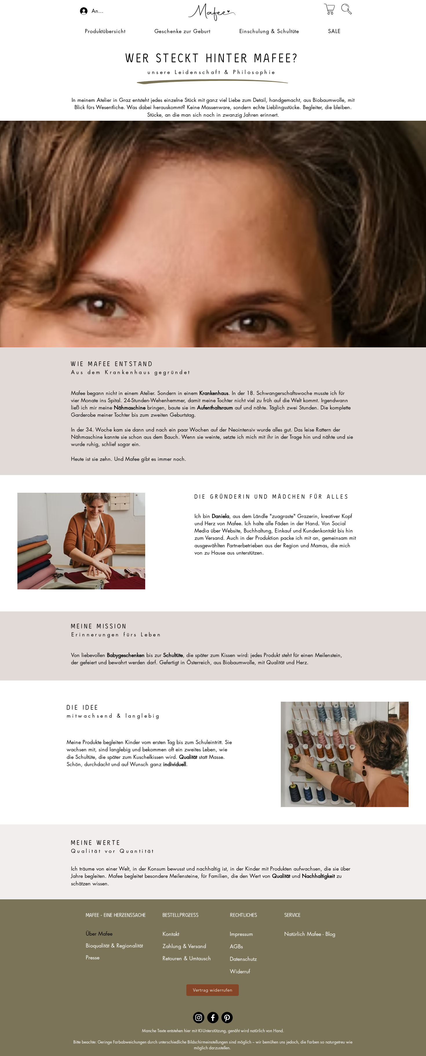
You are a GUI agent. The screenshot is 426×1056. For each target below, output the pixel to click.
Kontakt (171, 933)
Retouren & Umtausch (183, 958)
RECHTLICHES (243, 915)
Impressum (241, 933)
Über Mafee (99, 933)
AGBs (236, 946)
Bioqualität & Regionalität (103, 945)
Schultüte (173, 654)
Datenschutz (243, 958)
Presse (92, 957)
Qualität (282, 875)
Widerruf (240, 971)
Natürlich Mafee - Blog (301, 933)
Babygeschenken (126, 654)
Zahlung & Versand (183, 946)
